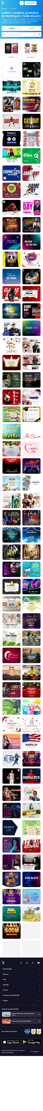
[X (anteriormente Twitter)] (33, 963)
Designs (12, 28)
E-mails (31, 28)
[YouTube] (39, 963)
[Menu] (40, 3)
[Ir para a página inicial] (2, 3)
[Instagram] (27, 963)
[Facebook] (21, 963)
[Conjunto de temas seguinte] (41, 50)
